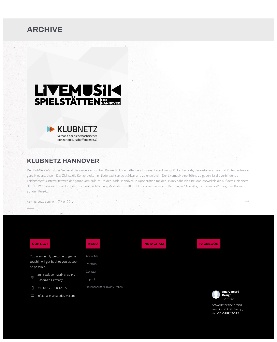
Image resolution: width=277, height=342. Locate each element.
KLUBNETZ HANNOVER (63, 161)
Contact (91, 271)
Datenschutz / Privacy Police (104, 287)
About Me (92, 256)
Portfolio (91, 264)
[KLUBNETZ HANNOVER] (77, 97)
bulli (48, 201)
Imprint (90, 279)
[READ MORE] (239, 201)
